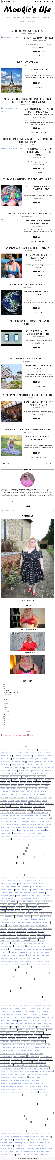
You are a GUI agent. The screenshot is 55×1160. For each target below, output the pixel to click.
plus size (40, 275)
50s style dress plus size (40, 794)
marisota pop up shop (7, 1014)
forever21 (30, 973)
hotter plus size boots (7, 985)
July (5, 703)
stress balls (26, 1122)
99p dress (15, 818)
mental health (44, 1014)
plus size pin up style (6, 1080)
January (6, 714)
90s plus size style (31, 877)
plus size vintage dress (17, 1098)
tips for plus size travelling (9, 866)
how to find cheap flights (32, 985)
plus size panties (22, 1077)
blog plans (28, 916)
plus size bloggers (39, 755)
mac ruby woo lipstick (43, 1008)
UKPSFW (12, 895)
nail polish (14, 1020)
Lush (47, 883)
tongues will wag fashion (40, 812)
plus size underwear (17, 854)
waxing (17, 1145)
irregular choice (5, 991)
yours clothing (27, 755)
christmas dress (21, 931)
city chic (40, 931)
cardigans (3, 928)
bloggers (22, 782)
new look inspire (5, 758)
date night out (5, 952)
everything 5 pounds (6, 964)
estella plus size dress (7, 961)
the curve (36, 863)
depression (40, 952)
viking (26, 1139)
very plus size (19, 1139)
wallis (47, 1142)
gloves (45, 976)
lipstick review (37, 833)
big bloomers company (7, 767)
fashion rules (14, 967)
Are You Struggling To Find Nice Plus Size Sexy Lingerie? (28, 676)
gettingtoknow (5, 785)
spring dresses (12, 1119)
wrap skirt (19, 1151)
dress (13, 764)
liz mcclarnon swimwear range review (11, 803)
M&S (51, 883)
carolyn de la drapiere (14, 928)
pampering (50, 1029)
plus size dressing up (20, 1050)
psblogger (45, 758)
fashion (9, 755)
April (5, 709)
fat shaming (4, 970)
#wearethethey (27, 794)
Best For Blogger (34, 1158)
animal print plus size (37, 821)
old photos (21, 1029)
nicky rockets (23, 842)
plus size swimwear (47, 770)
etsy (21, 961)
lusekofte (23, 1008)
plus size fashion (20, 749)
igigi (48, 830)
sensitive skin (23, 860)
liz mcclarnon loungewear (8, 836)
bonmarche (42, 919)
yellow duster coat (29, 1151)
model (13, 839)
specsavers (4, 1119)
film (34, 423)
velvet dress (9, 1139)
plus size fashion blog (36, 1053)
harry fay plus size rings (32, 785)
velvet (2, 1139)
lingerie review (39, 1005)
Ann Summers (42, 877)
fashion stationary (25, 967)
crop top (19, 943)
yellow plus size (35, 869)
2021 (4, 684)
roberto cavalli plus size (8, 1107)
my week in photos (40, 839)
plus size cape (30, 1044)
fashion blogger (5, 830)
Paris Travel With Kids (27, 62)
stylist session (19, 1125)
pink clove (44, 773)
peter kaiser (37, 1035)
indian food (4, 988)
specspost (3, 812)
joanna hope (17, 997)
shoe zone (46, 860)
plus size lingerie (15, 776)
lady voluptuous (39, 999)
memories (35, 836)
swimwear (11, 812)
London (41, 883)
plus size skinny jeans (7, 1086)
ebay (45, 797)
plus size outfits (47, 1074)
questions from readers (19, 1104)
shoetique (43, 1110)
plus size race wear (36, 1080)
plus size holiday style (46, 1059)
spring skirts (22, 1119)
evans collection (30, 961)
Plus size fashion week (7, 892)
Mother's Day (25, 886)
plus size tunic (17, 1095)
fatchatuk (12, 970)
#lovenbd (26, 872)
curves (17, 946)
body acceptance (5, 764)
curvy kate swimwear (16, 949)
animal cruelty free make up (23, 898)
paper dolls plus (11, 1032)
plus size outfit (32, 788)
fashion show (46, 782)
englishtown (27, 958)
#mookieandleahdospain (37, 872)
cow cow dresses (5, 943)
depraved (32, 952)
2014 (4, 724)
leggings (41, 1002)
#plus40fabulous (41, 761)
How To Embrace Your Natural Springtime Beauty (27, 429)
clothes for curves (22, 934)
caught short (11, 931)
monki (16, 1017)
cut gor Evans (37, 949)
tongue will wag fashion (8, 1133)
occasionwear (46, 1026)
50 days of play (46, 874)
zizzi (18, 815)
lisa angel (49, 1005)
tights (29, 812)
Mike (18, 886)
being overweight (31, 907)
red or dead (44, 791)
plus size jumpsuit (44, 1065)
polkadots (30, 809)
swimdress (49, 1125)
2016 (4, 720)
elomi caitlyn (4, 958)
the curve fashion (20, 812)
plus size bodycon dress (38, 1041)
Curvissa (3, 773)
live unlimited (5, 1008)
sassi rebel (37, 1107)
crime (13, 943)
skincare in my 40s (6, 1116)
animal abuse (26, 821)
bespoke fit (25, 910)
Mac (2, 886)
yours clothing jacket (23, 1154)
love (19, 836)
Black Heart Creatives (37, 767)
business (15, 925)
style (39, 1122)
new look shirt (5, 1026)
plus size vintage (5, 779)
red (36, 1104)
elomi (47, 955)
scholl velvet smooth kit (8, 1110)
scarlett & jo (4, 794)
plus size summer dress (16, 1092)
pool (2, 1101)
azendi (47, 821)
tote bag (27, 1133)
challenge (32, 797)
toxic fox (21, 866)
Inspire (2, 821)
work (27, 869)
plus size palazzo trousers (8, 1077)
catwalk (3, 931)
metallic (3, 1017)
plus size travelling (27, 791)
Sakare (35, 892)
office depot (4, 1029)
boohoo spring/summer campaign (21, 922)
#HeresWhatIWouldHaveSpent (29, 815)
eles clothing (31, 955)
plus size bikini (5, 1041)
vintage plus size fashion (8, 815)
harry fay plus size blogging (26, 830)
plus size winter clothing (18, 809)
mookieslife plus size (33, 1017)
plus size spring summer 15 (8, 1089)
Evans (2, 752)
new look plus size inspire (44, 1023)
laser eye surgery (5, 1002)
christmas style (32, 931)
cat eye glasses (47, 928)
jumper (29, 833)
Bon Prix (28, 818)
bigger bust (29, 913)
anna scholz (44, 898)
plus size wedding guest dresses (34, 854)
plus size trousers (6, 1095)
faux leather (27, 970)
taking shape (30, 761)
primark (15, 752)
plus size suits (5, 1092)
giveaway (14, 785)
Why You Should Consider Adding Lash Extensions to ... (16, 696)
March (5, 711)
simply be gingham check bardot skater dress (24, 1113)
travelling (13, 794)
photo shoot (46, 1035)
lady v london (45, 785)
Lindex (29, 883)
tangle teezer (28, 1127)
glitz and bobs (37, 976)
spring (14, 863)
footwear (22, 973)
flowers (15, 973)
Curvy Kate (44, 818)
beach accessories (42, 904)
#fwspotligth (31, 779)
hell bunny (24, 982)
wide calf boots (5, 869)
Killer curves (21, 883)
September (6, 701)
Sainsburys (31, 764)
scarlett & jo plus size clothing (44, 857)
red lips (36, 791)
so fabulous (28, 1116)
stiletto (11, 1122)
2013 (4, 726)
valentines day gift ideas (31, 1136)
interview (11, 800)
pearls (2, 806)
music (7, 1020)
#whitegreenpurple (17, 874)
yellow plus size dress (43, 1151)
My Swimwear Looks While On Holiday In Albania (27, 247)
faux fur (19, 970)
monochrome (21, 839)
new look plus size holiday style (25, 1023)
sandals (30, 1107)
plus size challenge (18, 1047)
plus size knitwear (17, 1068)
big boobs (21, 913)
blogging (33, 824)
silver (2, 1113)
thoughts (30, 1130)
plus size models (18, 1071)
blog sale (35, 916)
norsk (38, 1026)
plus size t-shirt (5, 854)
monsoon (22, 1017)
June (5, 705)
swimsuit (10, 1127)
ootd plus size (36, 770)
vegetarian (48, 1136)
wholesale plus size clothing (16, 1148)
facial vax (23, 964)
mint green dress (5, 839)
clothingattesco (28, 827)
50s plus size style (6, 818)
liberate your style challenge (9, 1005)
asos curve (50, 761)
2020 (4, 686)
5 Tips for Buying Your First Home (27, 30)
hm (43, 982)
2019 (4, 688)
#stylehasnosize (44, 815)
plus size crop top (46, 1047)
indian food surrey (14, 988)
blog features (19, 916)
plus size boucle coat (19, 1044)
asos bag (37, 901)
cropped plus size (39, 943)
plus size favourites (6, 1056)
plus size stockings (22, 1089)
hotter (47, 982)
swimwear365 (18, 1127)
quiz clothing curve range (25, 857)
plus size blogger (32, 749)
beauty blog (11, 907)
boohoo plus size (5, 922)
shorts (50, 1110)
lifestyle (40, 55)
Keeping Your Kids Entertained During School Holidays (27, 179)
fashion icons (4, 967)
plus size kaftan (5, 1068)
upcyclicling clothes (17, 1136)
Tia (47, 892)
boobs (49, 824)
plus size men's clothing (29, 776)
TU (27, 797)
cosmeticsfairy (15, 940)
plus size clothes (21, 848)
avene (24, 904)
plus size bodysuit (6, 1044)
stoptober (18, 1122)
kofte (18, 999)
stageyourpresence (41, 1119)
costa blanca (25, 940)
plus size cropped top (7, 1050)
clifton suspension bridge (8, 934)
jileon (50, 994)
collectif (32, 934)
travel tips (35, 1133)
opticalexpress (41, 1029)
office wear (13, 1029)
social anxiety (38, 1116)
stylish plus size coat (7, 1125)
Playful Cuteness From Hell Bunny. (27, 600)
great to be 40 (17, 979)
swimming (3, 1127)
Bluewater (51, 877)
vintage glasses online (42, 1139)
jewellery (24, 800)
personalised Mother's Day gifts (23, 1035)
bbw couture (31, 904)
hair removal (30, 979)
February (6, 713)
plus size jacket (21, 788)
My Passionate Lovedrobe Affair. (28, 652)
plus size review (43, 788)
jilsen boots (9, 997)
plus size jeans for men (39, 1062)
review (27, 767)
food (50, 797)
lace (23, 999)
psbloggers (10, 749)
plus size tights (14, 791)
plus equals (11, 1038)
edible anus (22, 955)
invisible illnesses (27, 988)
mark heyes (18, 1014)
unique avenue (5, 1136)
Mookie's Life (24, 1158)
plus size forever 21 (46, 1056)
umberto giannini (45, 1133)
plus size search (16, 1083)
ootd (40, 749)
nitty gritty (31, 1026)
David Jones (13, 797)
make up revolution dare (31, 1011)
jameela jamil (28, 991)
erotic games (36, 958)
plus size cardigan (6, 1047)
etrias (17, 961)
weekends (3, 1148)
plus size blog (19, 767)
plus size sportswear (42, 1086)
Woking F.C (39, 895)
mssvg (2, 1020)
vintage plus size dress (41, 866)
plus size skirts (19, 1086)
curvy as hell (4, 949)
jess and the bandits (19, 833)
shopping (14, 779)
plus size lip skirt (44, 1068)
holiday (14, 770)
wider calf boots (41, 1148)
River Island (18, 892)
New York (38, 241)
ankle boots (36, 898)
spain (45, 1116)
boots (2, 827)
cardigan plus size (41, 925)
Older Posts (48, 463)
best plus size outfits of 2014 (9, 913)
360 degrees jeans (30, 874)
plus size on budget (19, 1074)
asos (17, 758)
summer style (28, 863)
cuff (47, 943)
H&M (50, 818)
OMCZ (23, 761)
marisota (48, 755)
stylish (51, 1122)
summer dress (33, 1125)
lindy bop (31, 800)
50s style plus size (12, 877)
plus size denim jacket (34, 848)
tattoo (42, 1127)
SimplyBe (3, 782)
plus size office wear (6, 1074)
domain (47, 952)
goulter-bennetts (6, 979)
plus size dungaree (33, 1050)
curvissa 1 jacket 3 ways (33, 946)
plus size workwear (31, 1098)
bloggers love (5, 919)
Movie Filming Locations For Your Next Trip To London (27, 394)
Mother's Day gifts (36, 886)
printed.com (40, 1101)
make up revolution (16, 1011)
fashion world (24, 758)
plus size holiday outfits (31, 1059)
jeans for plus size (6, 994)
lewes (47, 1002)
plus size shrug (38, 1083)
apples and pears (11, 901)
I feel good (40, 779)
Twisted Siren (4, 895)
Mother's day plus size (7, 889)
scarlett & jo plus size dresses (9, 860)
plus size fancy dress (22, 1053)
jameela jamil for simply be (41, 991)
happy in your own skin (7, 982)
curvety (23, 946)
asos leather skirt (47, 901)
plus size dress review (7, 851)
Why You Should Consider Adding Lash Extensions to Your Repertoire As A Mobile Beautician (27, 100)
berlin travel (10, 910)
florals (14, 830)
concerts (39, 797)
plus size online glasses (34, 1074)
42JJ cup (38, 874)
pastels (32, 1032)
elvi (20, 958)
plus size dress (17, 755)
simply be (48, 752)
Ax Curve (24, 764)
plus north (15, 806)
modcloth (10, 1017)
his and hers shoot (35, 982)
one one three (5, 845)
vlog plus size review (29, 1142)
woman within (10, 1151)
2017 (4, 718)
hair (23, 979)
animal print (40, 764)
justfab (45, 997)
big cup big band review (13, 824)
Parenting (43, 207)
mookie (26, 803)
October (6, 699)
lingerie (38, 800)
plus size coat (4, 776)
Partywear (17, 821)
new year (13, 1026)
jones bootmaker (36, 997)
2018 (4, 716)
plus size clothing (24, 752)
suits (26, 1125)
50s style (3, 877)
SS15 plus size (27, 892)
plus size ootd (42, 776)
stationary (4, 1122)
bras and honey (37, 922)
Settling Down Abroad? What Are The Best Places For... (16, 697)
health (17, 982)
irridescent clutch (17, 991)
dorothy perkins (12, 773)
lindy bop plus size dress (26, 1005)
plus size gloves (5, 1059)
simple (7, 1113)
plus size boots (11, 788)
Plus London (49, 889)
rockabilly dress (21, 1107)
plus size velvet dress (40, 1095)
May (5, 707)
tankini (36, 1127)
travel (40, 87)
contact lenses (5, 940)
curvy (43, 946)
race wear (30, 1104)
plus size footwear (33, 1056)
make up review (26, 836)
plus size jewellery (39, 806)
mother (43, 1017)
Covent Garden (17, 880)
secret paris (20, 1110)
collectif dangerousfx (43, 934)
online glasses (30, 1029)
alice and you (48, 895)
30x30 (18, 764)
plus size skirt (5, 791)
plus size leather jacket (30, 1068)
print (33, 1101)
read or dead (38, 809)
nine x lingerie (22, 1026)
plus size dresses (15, 761)
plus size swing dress (31, 1092)
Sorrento (41, 892)
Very (8, 782)
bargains (3, 824)
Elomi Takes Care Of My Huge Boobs (28, 629)
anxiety (3, 901)
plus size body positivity (7, 848)
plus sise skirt (32, 1038)
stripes (34, 1122)
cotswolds (34, 940)
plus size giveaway (20, 851)
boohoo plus (37, 782)
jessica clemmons (17, 994)
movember (50, 1017)
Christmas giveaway (6, 880)
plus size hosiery (16, 1062)
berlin (2, 910)
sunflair (41, 1125)
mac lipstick (31, 1008)
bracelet (8, 827)
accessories (15, 782)
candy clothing (24, 925)
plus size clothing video (32, 1047)
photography (23, 845)
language (48, 999)
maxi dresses (34, 1014)
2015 (4, 722)
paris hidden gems (23, 1032)
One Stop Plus (26, 889)
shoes (2, 863)
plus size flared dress (20, 1056)
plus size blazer (15, 1041)
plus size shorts (27, 1083)
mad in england (5, 1011)
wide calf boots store (17, 869)
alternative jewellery (7, 898)
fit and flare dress (6, 973)
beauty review (20, 907)
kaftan (13, 999)
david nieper (14, 952)
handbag (20, 785)
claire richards (17, 827)
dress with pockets (6, 955)
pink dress (3, 1038)
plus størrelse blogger (45, 1098)
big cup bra (25, 824)
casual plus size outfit (35, 928)
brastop (3, 925)
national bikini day (24, 1020)
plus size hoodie (5, 1062)
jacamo (18, 800)
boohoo (29, 782)
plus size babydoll (43, 1038)
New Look (8, 752)
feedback (42, 970)
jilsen (2, 997)
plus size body (26, 1041)
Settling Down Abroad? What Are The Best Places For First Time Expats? (27, 140)
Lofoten (35, 883)
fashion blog (46, 964)
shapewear (35, 1110)
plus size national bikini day (33, 1071)
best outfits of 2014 (35, 910)
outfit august (50, 803)
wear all (23, 1145)
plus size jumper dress (31, 1065)
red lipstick (42, 1104)
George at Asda (5, 761)
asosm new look (12, 904)
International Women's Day (8, 883)
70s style (21, 877)
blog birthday (9, 916)
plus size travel (43, 1092)
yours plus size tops (37, 1154)
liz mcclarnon (35, 773)
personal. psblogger (6, 1035)
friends (20, 773)
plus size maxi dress (6, 1071)
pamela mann (14, 845)
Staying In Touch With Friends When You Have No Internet (27, 323)
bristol (9, 925)
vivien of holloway (15, 1142)
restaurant (47, 809)
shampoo (27, 1110)
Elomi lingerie (37, 880)
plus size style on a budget (37, 1089)
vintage (32, 1139)
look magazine (14, 1008)
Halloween (21, 797)
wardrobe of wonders (7, 1145)
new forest (4, 842)
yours (19, 794)
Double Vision (28, 880)
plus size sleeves (29, 1086)
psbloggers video (5, 1104)
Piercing (42, 889)
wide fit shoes (30, 1148)
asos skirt (3, 904)
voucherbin (40, 1142)
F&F (13, 758)
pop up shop (8, 1101)
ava (20, 904)
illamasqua (45, 985)
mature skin (26, 1014)
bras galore (46, 922)
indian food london (6, 833)
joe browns (26, 997)
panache (3, 1032)
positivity (16, 1101)
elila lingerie (40, 955)
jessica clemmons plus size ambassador (35, 994)
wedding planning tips (40, 1145)
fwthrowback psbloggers (41, 973)
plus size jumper (18, 1065)
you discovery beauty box (8, 1154)
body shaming (41, 824)
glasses (27, 773)
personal (18, 735)
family (38, 964)
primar (14, 857)
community (23, 937)
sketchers (50, 1113)
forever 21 (3, 800)
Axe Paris (22, 818)
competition (38, 827)
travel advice (29, 866)
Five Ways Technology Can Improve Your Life (27, 284)
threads (36, 1130)
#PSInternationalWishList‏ (8, 872)
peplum (8, 806)
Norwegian (9, 821)
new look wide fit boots (37, 803)
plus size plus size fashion (21, 1080)
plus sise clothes (21, 1038)
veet (42, 1136)
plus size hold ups (16, 1059)
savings (44, 1107)
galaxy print (4, 976)
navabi (49, 839)
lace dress (29, 999)
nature (34, 1020)
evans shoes (39, 961)
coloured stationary (13, 937)
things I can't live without (8, 1130)
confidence (41, 937)
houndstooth (19, 985)
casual (25, 928)
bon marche (24, 919)
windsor (50, 1148)
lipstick (44, 800)
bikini (36, 913)
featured (35, 970)
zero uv (47, 1154)
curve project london (7, 946)
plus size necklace (48, 1071)
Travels (25, 735)
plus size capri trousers (43, 1044)
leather (3, 788)
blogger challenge (45, 916)
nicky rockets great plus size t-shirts (40, 842)
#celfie (19, 872)
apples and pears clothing (25, 901)
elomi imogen (14, 958)
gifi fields (18, 976)
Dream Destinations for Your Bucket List (27, 358)
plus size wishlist (5, 857)
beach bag (3, 907)
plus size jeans (27, 1062)
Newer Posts (6, 463)
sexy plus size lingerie (35, 860)
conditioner (32, 937)
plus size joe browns (6, 1065)
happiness (38, 979)
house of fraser (40, 830)
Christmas (36, 818)
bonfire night (33, 919)
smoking (20, 1116)
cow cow (41, 940)
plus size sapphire (6, 1083)
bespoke (17, 910)
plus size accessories (26, 806)
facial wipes (31, 964)
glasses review (27, 976)
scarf (50, 1107)
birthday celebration (46, 913)
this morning (21, 1130)
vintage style (4, 1142)
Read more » (38, 51)
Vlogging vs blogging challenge (25, 895)
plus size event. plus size (8, 1053)
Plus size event (49, 779)
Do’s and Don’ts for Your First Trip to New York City (27, 213)
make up (28, 770)
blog (2, 916)
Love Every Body (49, 767)
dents (45, 827)
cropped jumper (28, 943)
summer (20, 863)
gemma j (12, 976)
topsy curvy (20, 1133)
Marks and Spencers (10, 886)
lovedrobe (21, 770)
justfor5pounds (5, 999)
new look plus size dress (7, 1023)
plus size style (5, 809)
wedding (30, 1145)
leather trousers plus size (29, 1002)
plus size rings (31, 851)
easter (15, 955)
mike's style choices (45, 836)
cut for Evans (27, 949)
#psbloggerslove (5, 874)
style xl (45, 1122)
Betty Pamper (4, 797)
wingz (2, 1151)
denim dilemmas (24, 952)
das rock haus (47, 949)
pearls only (39, 1032)
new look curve (13, 842)
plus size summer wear (43, 851)
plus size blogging (34, 845)
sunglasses (22, 779)
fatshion (34, 752)
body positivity (14, 919)
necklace (40, 1020)
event (8, 770)
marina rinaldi (44, 1011)
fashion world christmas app (41, 967)
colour (3, 937)
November (6, 690)
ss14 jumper (31, 1119)
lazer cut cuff (16, 1002)
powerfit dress (25, 1101)
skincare (8, 863)
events (47, 961)
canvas (32, 925)
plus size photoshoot (35, 1077)
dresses (3, 770)
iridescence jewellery (40, 988)
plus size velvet (27, 1095)
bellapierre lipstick (43, 907)
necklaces (47, 1020)
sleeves (14, 1116)
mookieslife (30, 839)
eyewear (16, 964)
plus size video (5, 1098)
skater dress (42, 1113)
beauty (37, 132)
